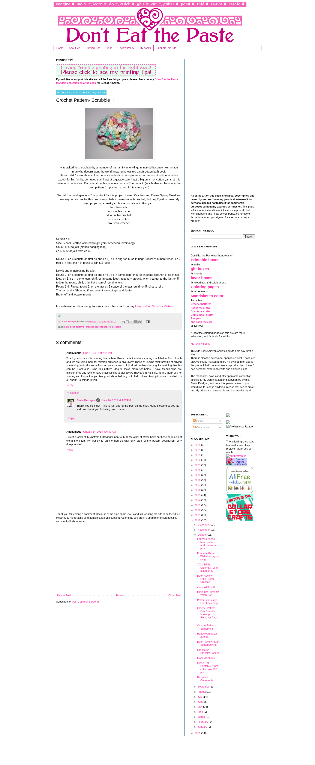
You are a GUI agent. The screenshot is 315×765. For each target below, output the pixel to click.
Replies (74, 392)
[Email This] (123, 322)
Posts (199, 420)
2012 (198, 510)
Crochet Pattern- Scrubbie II (206, 627)
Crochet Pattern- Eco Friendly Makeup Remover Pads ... (207, 614)
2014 (198, 500)
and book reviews (201, 322)
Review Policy (126, 48)
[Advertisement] (119, 559)
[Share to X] (131, 322)
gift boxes (200, 269)
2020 (198, 470)
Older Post (174, 595)
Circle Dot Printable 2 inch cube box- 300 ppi (208, 668)
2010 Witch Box (206, 586)
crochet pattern (103, 327)
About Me (74, 48)
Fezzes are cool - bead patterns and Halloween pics (207, 544)
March (202, 716)
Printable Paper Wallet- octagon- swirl (208, 556)
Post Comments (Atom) (85, 601)
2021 (198, 465)
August (202, 691)
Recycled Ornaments (205, 679)
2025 (198, 445)
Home (59, 48)
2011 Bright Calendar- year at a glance (207, 567)
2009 (198, 733)
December (204, 524)
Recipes (196, 318)
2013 (198, 505)
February (203, 721)
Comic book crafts (202, 315)
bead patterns (77, 327)
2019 (198, 475)
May (200, 706)
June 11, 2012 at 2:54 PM (97, 352)
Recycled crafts (200, 307)
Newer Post (64, 595)
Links (109, 48)
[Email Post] (146, 321)
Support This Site (166, 48)
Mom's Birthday (206, 658)
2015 (198, 495)
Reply (69, 385)
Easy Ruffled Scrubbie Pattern (154, 306)
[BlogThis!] (127, 322)
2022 (198, 460)
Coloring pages (205, 287)
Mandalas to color (207, 296)
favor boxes (201, 278)
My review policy (200, 343)
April (201, 711)
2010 (198, 520)
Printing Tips (93, 48)
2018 (198, 480)
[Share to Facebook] (135, 322)
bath (66, 327)
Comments (202, 427)
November (204, 529)
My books (145, 48)
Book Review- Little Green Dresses (205, 578)
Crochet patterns (201, 304)
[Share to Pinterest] (139, 322)
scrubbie (116, 327)
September (204, 686)
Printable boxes (205, 260)
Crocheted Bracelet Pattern (208, 651)
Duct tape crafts (200, 311)
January (203, 726)
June (201, 701)
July (200, 696)
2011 (198, 515)
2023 (198, 455)
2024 (198, 449)
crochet (90, 327)
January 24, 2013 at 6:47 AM (99, 431)
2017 (198, 485)
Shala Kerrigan (69, 321)
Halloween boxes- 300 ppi (207, 635)
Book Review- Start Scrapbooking (208, 643)
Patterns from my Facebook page (208, 602)
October (202, 534)
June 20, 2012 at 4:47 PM (116, 400)
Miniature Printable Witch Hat (208, 594)
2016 (198, 490)
